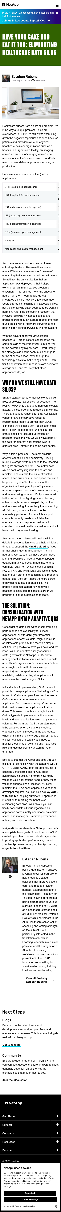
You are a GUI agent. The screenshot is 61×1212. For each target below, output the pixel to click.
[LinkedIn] (10, 876)
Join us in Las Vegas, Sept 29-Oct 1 (24, 20)
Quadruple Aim (38, 546)
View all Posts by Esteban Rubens (37, 980)
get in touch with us (17, 848)
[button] (57, 4)
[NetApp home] (12, 4)
